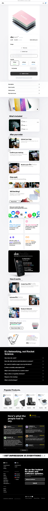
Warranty (43, 498)
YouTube (18, 477)
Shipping (5, 478)
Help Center (6, 481)
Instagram (18, 473)
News (5, 473)
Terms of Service (28, 498)
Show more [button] (24, 450)
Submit (35, 483)
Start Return (6, 480)
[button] (43, 3)
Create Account (7, 465)
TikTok (17, 479)
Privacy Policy (36, 498)
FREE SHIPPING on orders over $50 (24, 0)
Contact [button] (5, 477)
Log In (5, 466)
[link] (7, 408)
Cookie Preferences (17, 498)
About (5, 475)
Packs (5, 490)
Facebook (18, 475)
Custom (5, 491)
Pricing (5, 468)
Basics (5, 488)
